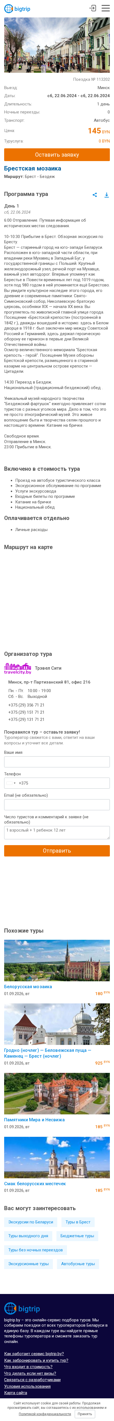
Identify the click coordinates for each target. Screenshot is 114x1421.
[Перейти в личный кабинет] (92, 9)
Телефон (12, 774)
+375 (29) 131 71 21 (26, 719)
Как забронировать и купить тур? (36, 1360)
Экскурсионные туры (28, 1263)
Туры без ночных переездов (35, 1249)
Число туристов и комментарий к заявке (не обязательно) (46, 819)
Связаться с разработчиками (32, 1379)
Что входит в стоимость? (28, 1366)
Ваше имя (13, 752)
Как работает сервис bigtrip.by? (34, 1353)
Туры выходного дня (28, 1235)
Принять (85, 1414)
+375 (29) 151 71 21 (26, 712)
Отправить (57, 850)
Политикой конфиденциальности (45, 1414)
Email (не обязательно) (26, 795)
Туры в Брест (78, 1222)
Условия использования (27, 1386)
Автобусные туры (78, 1263)
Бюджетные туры (77, 1235)
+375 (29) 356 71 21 (26, 705)
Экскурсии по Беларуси (30, 1222)
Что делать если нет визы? (30, 1373)
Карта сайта (15, 1392)
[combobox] (10, 783)
